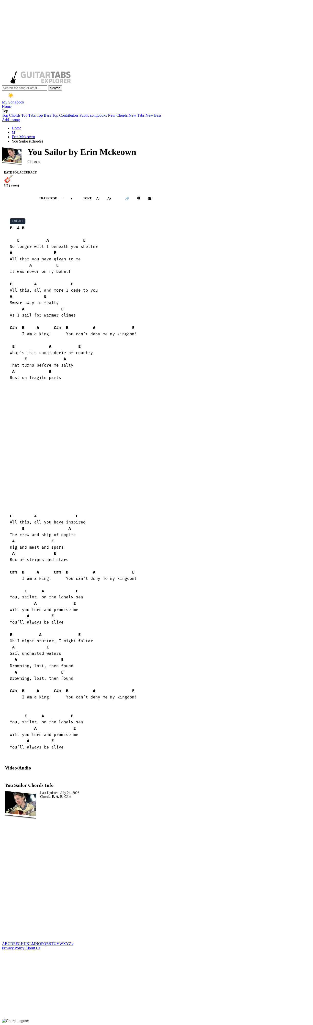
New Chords (118, 115)
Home (6, 106)
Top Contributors (65, 115)
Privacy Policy (13, 948)
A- (98, 198)
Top (5, 111)
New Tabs (137, 115)
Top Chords (11, 115)
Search (55, 88)
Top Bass (44, 115)
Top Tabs (28, 115)
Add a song (11, 120)
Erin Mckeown (23, 137)
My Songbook (13, 102)
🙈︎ (149, 198)
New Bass (153, 115)
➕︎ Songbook (18, 198)
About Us (32, 948)
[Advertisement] (148, 36)
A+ (109, 198)
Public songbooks (93, 115)
